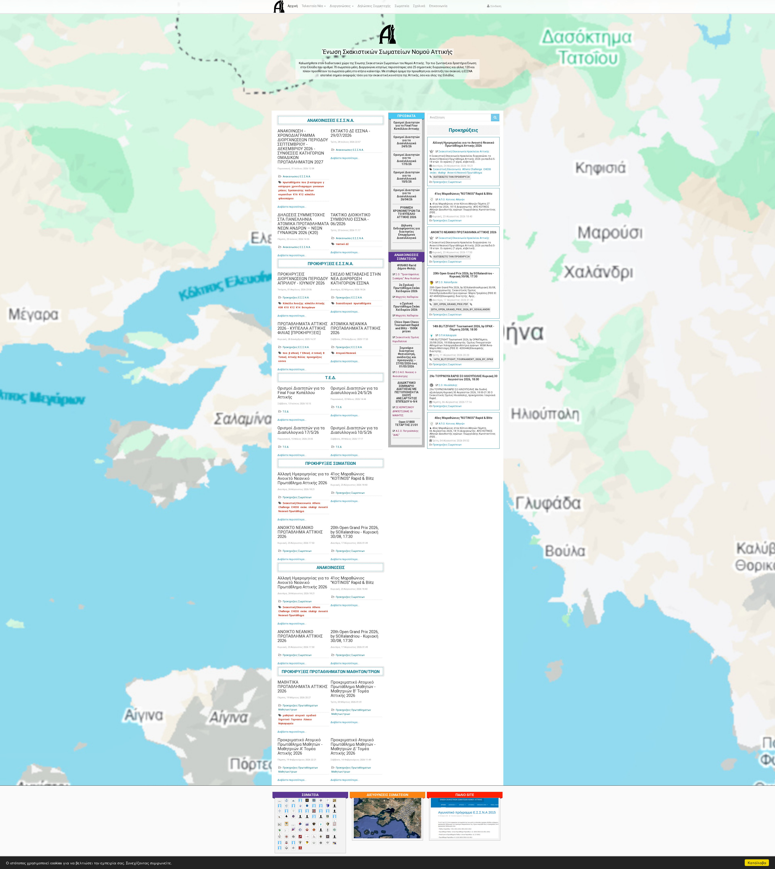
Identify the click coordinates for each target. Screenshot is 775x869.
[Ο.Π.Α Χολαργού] (321, 824)
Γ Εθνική (305, 353)
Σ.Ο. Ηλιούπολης (448, 385)
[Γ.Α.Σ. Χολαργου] (314, 816)
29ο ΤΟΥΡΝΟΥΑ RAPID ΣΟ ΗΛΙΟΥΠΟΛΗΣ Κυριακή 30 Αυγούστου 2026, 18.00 (463, 377)
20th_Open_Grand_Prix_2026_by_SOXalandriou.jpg (460, 309)
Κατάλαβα (757, 862)
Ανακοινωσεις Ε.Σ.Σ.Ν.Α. (330, 120)
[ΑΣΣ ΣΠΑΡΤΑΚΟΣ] (307, 816)
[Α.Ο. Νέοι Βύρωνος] (307, 805)
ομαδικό (311, 715)
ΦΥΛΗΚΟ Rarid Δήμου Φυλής (406, 267)
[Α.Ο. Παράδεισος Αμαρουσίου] (321, 806)
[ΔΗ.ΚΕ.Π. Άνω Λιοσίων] (328, 816)
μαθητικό (288, 715)
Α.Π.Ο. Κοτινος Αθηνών (452, 199)
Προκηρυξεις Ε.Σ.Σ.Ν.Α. (330, 263)
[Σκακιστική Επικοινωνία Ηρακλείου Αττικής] (328, 842)
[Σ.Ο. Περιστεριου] (279, 843)
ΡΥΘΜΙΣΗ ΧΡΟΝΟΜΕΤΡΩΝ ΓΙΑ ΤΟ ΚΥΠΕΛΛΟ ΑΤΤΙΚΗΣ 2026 (406, 212)
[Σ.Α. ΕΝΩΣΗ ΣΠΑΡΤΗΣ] (314, 830)
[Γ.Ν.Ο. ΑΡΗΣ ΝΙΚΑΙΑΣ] (321, 816)
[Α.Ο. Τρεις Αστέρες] (334, 806)
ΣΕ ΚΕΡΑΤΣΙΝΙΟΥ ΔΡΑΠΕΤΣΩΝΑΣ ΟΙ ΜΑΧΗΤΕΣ (403, 411)
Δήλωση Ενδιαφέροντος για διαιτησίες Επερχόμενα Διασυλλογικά (406, 231)
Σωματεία (402, 6)
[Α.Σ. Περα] (328, 811)
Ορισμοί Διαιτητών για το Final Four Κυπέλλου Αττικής (301, 392)
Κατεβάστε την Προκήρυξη (452, 177)
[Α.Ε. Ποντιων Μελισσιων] (300, 800)
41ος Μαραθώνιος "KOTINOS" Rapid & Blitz (352, 476)
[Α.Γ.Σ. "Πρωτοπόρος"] (293, 800)
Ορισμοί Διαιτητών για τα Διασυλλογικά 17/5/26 (301, 430)
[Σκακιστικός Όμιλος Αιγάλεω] (286, 848)
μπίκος (282, 190)
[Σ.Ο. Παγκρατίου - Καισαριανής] (328, 836)
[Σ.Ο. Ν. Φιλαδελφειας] (321, 836)
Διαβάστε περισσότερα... (292, 206)
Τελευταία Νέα (313, 6)
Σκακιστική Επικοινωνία (297, 503)
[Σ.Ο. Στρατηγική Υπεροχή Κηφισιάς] (293, 843)
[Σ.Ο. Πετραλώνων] (286, 843)
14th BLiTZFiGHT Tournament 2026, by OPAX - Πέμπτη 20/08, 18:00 (463, 328)
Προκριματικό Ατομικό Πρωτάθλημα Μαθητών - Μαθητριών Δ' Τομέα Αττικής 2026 (353, 746)
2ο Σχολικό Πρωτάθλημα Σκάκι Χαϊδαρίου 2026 (406, 288)
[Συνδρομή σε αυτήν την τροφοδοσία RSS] (417, 247)
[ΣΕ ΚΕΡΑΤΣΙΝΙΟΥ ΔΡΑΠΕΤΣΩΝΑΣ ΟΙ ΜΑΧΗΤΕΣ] (321, 843)
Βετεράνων (308, 307)
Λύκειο (308, 719)
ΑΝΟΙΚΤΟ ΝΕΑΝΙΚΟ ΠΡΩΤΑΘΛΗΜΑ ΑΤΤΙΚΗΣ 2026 (300, 532)
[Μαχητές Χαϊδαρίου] (314, 824)
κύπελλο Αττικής (315, 303)
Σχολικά (419, 6)
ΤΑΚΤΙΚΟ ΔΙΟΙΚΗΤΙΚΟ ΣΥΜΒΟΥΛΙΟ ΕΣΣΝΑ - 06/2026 (350, 219)
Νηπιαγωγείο (285, 723)
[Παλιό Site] (491, 828)
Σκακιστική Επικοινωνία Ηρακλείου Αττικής (464, 151)
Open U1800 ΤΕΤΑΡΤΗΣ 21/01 (406, 423)
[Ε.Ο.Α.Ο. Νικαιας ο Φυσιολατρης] (279, 824)
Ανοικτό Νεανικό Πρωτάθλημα (464, 172)
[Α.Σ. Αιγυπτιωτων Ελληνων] (300, 811)
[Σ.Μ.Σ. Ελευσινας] (328, 830)
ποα (304, 182)
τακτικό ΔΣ (342, 244)
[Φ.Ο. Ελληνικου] (300, 848)
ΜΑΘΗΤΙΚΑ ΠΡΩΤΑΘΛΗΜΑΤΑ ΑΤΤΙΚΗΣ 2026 (303, 686)
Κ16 (295, 194)
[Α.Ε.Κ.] (307, 800)
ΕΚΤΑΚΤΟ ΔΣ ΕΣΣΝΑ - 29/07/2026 (350, 133)
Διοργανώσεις (341, 6)
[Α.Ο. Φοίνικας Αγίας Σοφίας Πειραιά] (279, 811)
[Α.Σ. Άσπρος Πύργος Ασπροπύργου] (307, 811)
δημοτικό (284, 719)
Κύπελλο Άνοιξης (293, 303)
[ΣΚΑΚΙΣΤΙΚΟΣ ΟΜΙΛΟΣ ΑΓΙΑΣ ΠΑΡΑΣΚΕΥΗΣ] (279, 848)
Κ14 (298, 307)
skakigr (312, 507)
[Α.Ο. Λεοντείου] (300, 806)
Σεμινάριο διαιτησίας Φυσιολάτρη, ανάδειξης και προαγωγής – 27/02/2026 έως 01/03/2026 (406, 357)
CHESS (295, 507)
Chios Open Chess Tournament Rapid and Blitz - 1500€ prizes (406, 326)
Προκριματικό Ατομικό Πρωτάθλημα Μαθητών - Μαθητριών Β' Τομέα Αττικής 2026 (353, 689)
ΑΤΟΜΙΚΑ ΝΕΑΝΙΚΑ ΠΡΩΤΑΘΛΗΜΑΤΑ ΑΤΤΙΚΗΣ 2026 (356, 328)
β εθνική (294, 353)
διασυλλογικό (344, 303)
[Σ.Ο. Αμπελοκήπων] (286, 836)
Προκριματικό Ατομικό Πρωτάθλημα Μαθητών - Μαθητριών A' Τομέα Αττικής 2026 (300, 746)
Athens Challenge (472, 169)
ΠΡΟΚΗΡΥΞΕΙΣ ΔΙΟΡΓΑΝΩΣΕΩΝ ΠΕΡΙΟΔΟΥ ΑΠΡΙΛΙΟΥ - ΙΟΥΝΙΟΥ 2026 (303, 278)
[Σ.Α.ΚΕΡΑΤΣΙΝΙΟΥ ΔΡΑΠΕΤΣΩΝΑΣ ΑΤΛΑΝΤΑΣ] (321, 830)
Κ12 (301, 194)
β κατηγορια (314, 182)
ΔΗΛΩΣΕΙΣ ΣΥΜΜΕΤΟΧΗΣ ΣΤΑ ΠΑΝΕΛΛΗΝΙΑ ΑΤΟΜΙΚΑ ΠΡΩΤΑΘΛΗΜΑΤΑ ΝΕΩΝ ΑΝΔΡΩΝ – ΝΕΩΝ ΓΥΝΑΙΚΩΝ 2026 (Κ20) (303, 223)
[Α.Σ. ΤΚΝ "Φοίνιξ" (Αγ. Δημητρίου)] (334, 811)
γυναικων (318, 186)
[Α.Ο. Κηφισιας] (293, 806)
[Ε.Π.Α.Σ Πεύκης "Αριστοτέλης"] (293, 825)
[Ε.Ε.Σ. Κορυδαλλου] (334, 816)
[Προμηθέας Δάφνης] (307, 830)
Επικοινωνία (438, 6)
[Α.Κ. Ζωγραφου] (314, 800)
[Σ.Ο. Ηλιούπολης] (293, 836)
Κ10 (286, 307)
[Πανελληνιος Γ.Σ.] (286, 830)
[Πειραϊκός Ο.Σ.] (300, 830)
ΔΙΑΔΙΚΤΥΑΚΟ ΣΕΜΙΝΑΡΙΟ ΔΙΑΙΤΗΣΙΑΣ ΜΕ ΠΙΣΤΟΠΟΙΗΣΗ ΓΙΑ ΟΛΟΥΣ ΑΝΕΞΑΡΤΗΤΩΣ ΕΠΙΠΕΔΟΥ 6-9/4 (406, 392)
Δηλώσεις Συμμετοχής (374, 6)
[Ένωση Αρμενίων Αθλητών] (300, 824)
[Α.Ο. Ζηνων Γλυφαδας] (286, 806)
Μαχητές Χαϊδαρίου (407, 297)
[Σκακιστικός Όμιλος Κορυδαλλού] (293, 848)
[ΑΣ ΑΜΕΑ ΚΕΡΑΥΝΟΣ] (300, 816)
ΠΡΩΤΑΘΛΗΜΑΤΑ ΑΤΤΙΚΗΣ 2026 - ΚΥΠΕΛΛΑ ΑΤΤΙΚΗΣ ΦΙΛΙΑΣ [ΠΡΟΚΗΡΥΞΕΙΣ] (303, 328)
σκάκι (303, 507)
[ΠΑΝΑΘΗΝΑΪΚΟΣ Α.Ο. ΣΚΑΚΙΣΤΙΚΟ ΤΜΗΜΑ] (279, 830)
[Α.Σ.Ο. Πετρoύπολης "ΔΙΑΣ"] (279, 817)
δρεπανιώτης (296, 190)
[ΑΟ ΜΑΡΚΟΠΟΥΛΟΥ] (293, 816)
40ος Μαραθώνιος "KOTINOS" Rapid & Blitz (463, 417)
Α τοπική (316, 353)
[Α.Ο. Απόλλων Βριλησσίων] (334, 800)
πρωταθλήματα (291, 182)
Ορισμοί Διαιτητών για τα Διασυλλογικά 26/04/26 (406, 194)
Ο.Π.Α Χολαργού (448, 335)
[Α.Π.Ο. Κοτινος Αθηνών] (293, 811)
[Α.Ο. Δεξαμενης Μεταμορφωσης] (279, 806)
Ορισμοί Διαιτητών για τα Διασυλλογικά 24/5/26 (354, 390)
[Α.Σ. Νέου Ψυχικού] (314, 811)
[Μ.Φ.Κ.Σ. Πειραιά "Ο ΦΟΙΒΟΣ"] (307, 824)
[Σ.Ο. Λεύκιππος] (314, 836)
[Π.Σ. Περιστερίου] (334, 823)
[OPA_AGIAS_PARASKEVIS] (279, 801)
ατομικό (300, 715)
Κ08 (280, 307)
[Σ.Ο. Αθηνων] (279, 836)
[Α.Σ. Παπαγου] (321, 811)
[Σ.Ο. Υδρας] (300, 842)
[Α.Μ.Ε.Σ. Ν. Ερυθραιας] (321, 800)
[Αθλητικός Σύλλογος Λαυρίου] (286, 816)
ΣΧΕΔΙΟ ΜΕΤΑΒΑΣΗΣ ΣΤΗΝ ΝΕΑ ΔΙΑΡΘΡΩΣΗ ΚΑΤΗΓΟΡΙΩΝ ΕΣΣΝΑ (356, 278)
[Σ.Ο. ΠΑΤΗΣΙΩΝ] (334, 836)
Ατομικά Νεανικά (346, 353)
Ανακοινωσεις (330, 567)
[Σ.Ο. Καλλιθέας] (307, 836)
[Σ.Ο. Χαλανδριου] (307, 842)
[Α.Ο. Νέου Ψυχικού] (314, 806)
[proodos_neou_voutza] (286, 800)
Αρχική (293, 6)
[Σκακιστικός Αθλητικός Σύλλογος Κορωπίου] (334, 843)
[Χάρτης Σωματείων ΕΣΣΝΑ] (397, 822)
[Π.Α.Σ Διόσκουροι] (328, 823)
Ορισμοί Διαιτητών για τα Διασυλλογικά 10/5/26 (354, 430)
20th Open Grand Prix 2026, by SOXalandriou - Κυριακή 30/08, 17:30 (355, 532)
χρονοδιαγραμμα (301, 186)
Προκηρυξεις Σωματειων (330, 463)
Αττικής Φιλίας (296, 357)
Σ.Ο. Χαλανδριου (448, 282)
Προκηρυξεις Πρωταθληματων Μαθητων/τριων (331, 671)
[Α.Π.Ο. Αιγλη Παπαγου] (286, 811)
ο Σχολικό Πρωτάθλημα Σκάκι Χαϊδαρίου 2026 (406, 306)
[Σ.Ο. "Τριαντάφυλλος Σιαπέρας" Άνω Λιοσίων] (334, 830)
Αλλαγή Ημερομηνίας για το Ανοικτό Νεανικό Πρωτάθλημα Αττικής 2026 (303, 478)
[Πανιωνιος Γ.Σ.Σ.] (293, 829)
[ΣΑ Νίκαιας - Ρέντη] (314, 843)
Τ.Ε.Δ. (330, 377)
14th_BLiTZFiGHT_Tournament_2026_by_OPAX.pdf (463, 359)
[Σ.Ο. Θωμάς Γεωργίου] (300, 836)
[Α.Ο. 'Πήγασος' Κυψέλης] (328, 800)
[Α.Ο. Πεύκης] (328, 805)
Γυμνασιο (296, 719)
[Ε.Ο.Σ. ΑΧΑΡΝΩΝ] (286, 823)
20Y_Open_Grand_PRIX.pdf (451, 304)
